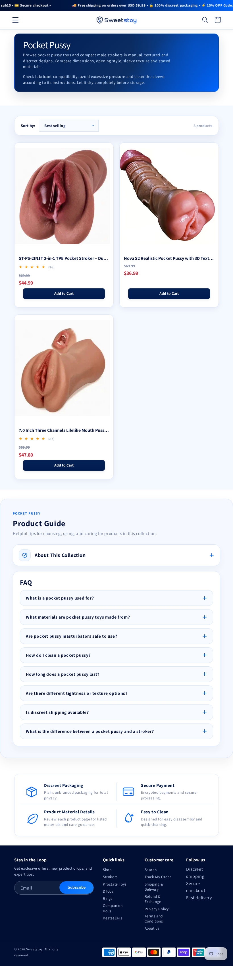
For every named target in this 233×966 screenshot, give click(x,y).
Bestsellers (112, 918)
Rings (108, 898)
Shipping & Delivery (154, 887)
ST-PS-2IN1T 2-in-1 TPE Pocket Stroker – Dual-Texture (64, 258)
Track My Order (158, 876)
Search (151, 869)
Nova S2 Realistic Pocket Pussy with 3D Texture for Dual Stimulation (169, 258)
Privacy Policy (157, 908)
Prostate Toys (115, 884)
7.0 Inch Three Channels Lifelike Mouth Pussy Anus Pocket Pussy (64, 430)
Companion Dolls (112, 908)
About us (152, 928)
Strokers (110, 876)
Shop (107, 869)
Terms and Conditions (154, 918)
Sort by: (28, 125)
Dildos (108, 891)
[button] (15, 20)
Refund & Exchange (153, 899)
